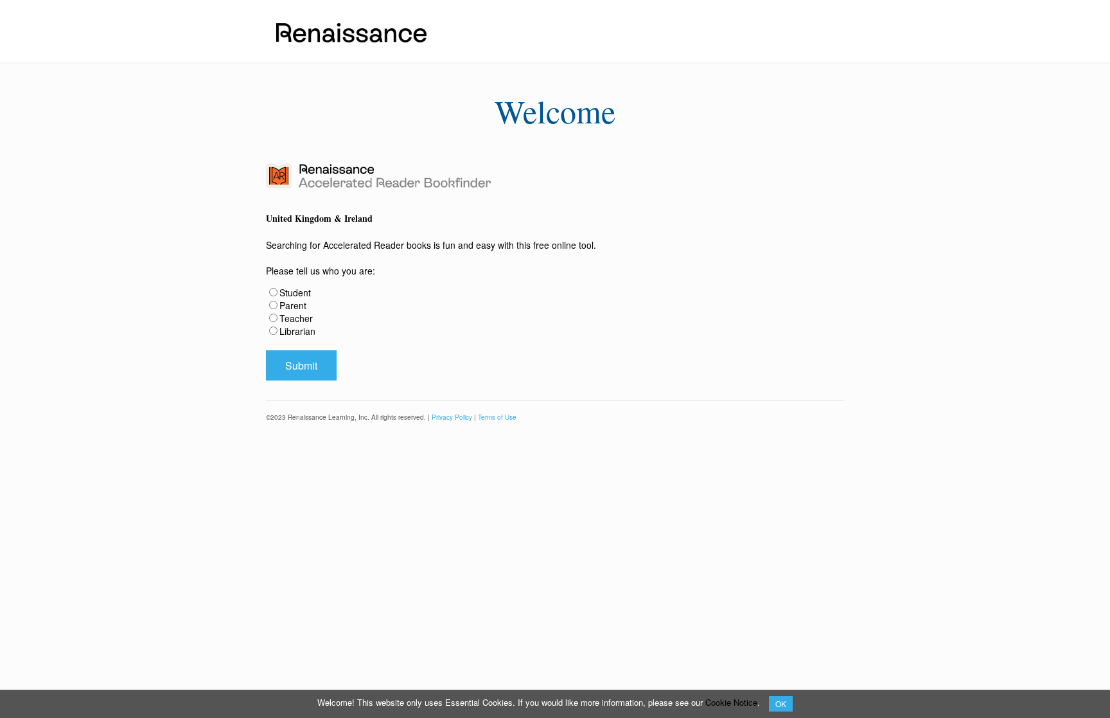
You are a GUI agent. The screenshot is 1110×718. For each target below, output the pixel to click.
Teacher (296, 318)
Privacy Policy (452, 417)
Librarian (297, 331)
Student (295, 292)
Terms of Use (497, 417)
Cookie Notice (731, 702)
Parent (292, 305)
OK (780, 703)
